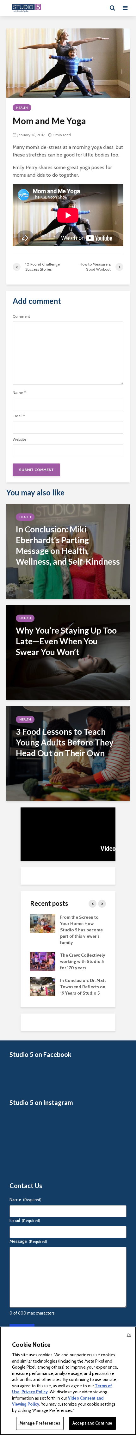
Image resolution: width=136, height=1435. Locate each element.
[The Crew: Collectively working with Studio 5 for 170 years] (42, 961)
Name (19, 393)
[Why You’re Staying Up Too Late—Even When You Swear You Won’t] (68, 652)
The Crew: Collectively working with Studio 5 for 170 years (82, 961)
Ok (129, 1335)
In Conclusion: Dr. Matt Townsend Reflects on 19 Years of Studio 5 (83, 987)
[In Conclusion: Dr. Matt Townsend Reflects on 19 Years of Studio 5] (42, 986)
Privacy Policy (35, 1391)
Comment (21, 316)
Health (22, 108)
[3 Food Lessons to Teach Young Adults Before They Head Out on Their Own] (68, 753)
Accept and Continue (92, 1423)
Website (19, 439)
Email (19, 416)
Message (28, 1241)
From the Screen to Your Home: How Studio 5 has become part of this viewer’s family (81, 929)
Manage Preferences (40, 1423)
